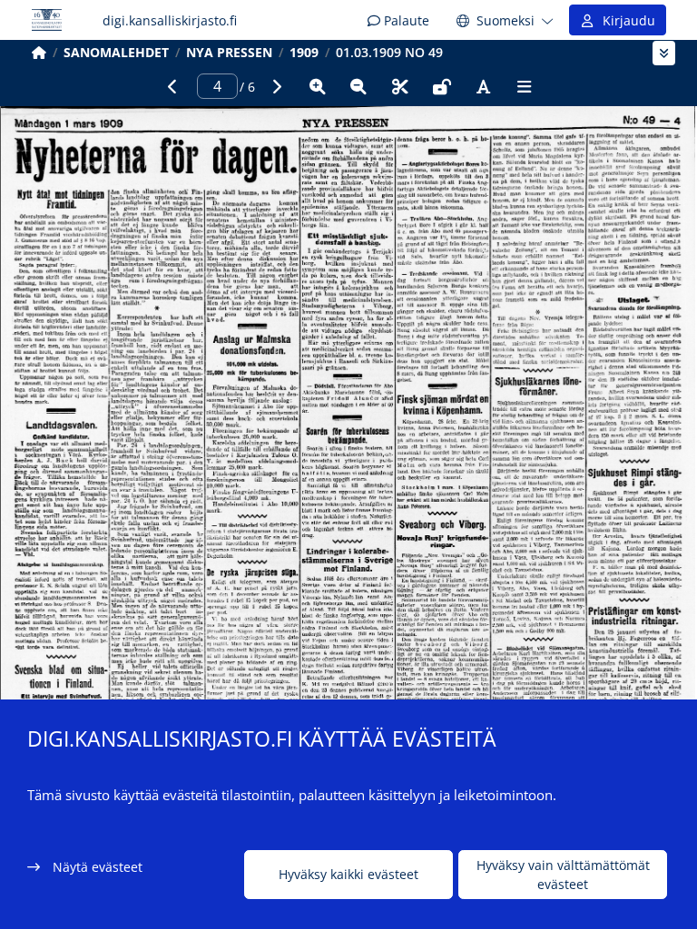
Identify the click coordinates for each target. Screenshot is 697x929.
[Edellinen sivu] (172, 86)
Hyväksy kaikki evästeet (348, 874)
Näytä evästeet (97, 866)
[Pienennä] (358, 86)
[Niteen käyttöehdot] (442, 86)
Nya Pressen (229, 52)
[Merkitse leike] (400, 86)
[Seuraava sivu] (276, 86)
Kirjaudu (625, 20)
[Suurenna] (317, 86)
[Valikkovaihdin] (664, 53)
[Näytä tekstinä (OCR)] (483, 86)
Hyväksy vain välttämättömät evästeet (563, 874)
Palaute (404, 20)
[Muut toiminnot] (524, 86)
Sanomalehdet (116, 52)
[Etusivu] (39, 52)
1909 (304, 52)
